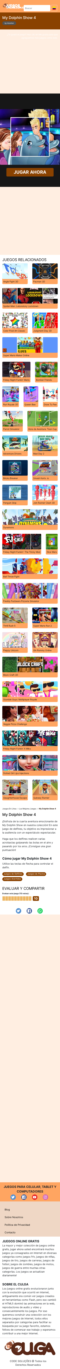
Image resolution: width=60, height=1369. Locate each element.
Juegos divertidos (12, 879)
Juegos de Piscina (36, 874)
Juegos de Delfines (13, 874)
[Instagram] (45, 1197)
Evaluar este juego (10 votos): (15, 893)
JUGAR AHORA (30, 172)
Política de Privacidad (17, 1224)
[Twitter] (18, 911)
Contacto (10, 1232)
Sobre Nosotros (14, 1217)
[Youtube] (34, 1197)
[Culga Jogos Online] (30, 1347)
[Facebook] (29, 911)
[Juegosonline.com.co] (14, 5)
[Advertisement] (30, 61)
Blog (7, 1209)
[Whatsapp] (40, 911)
